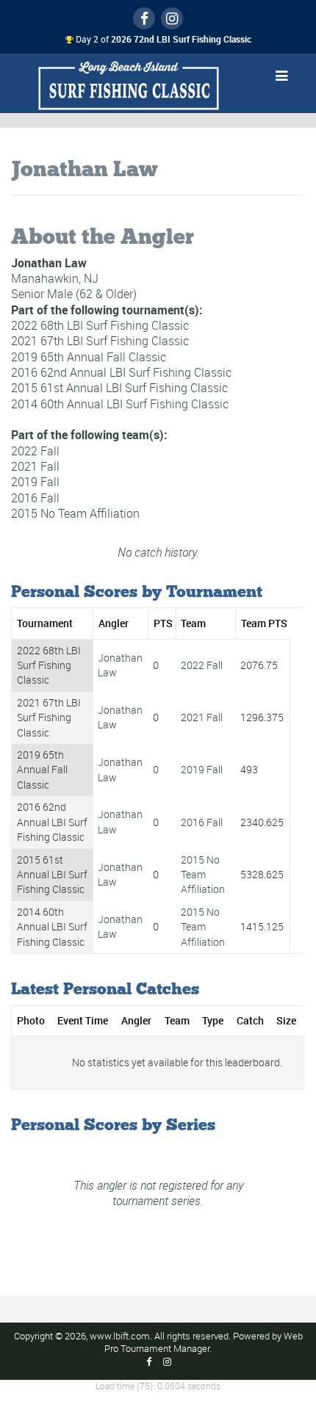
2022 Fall (35, 450)
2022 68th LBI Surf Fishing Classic (100, 325)
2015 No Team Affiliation (75, 513)
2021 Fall (35, 466)
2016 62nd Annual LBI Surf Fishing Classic (121, 372)
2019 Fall (35, 482)
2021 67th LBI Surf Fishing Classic (100, 341)
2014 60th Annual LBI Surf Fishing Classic (120, 404)
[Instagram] (172, 18)
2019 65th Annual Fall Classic (88, 357)
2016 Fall (35, 497)
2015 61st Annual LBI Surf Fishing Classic (119, 388)
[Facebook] (144, 18)
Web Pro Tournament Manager (203, 1342)
